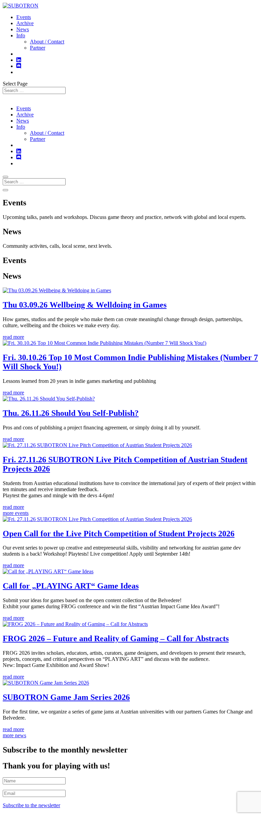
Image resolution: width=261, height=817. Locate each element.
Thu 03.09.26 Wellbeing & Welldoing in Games (85, 304)
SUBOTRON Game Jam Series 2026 (66, 697)
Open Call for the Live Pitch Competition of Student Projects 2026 (118, 533)
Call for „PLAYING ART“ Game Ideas (71, 585)
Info (20, 35)
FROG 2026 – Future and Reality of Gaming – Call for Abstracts (116, 638)
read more (13, 337)
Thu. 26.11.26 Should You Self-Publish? (71, 413)
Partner (37, 48)
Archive (25, 23)
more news (14, 735)
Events (23, 17)
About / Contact (47, 41)
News (22, 29)
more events (16, 513)
